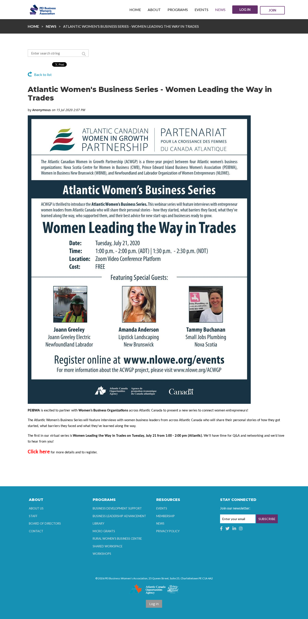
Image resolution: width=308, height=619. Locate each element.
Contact (36, 531)
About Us (36, 508)
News (51, 26)
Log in (245, 9)
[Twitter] (227, 528)
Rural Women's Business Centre (117, 538)
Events (161, 508)
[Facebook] (221, 528)
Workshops (102, 553)
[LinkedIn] (234, 528)
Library (98, 523)
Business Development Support (117, 508)
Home (33, 26)
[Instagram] (241, 528)
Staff (33, 516)
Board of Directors (45, 523)
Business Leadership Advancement (119, 516)
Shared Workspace (107, 546)
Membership (165, 516)
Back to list (43, 74)
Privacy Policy (167, 531)
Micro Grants (104, 531)
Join (272, 10)
